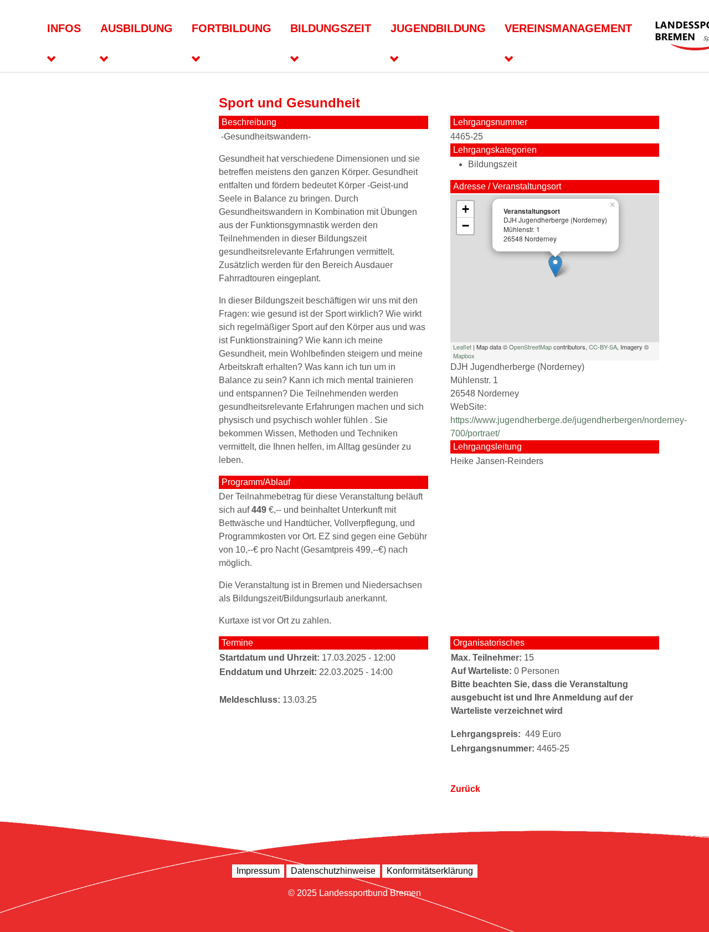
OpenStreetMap (530, 346)
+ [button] (465, 209)
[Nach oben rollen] (684, 907)
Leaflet (462, 346)
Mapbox (464, 355)
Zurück (465, 789)
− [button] (465, 226)
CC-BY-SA (603, 346)
